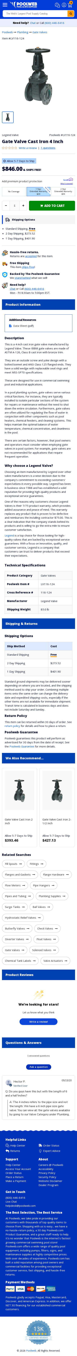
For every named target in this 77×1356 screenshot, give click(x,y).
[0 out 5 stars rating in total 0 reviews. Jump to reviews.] (10, 147)
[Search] (71, 14)
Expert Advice (51, 1151)
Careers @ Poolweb (50, 1165)
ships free (28, 267)
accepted (31, 256)
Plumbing (22, 32)
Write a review (28, 147)
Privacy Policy (46, 1173)
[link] (52, 206)
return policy (12, 726)
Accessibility (45, 1169)
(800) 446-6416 (54, 23)
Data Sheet (20, 325)
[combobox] (38, 13)
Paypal (39, 1297)
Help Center (17, 1145)
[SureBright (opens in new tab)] (68, 180)
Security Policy (47, 1177)
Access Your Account (18, 1169)
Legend (9, 535)
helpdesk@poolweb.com (21, 1205)
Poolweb (7, 32)
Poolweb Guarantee (21, 746)
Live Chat (11, 1201)
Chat (33, 23)
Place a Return (14, 1177)
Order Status (51, 1145)
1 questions (48, 147)
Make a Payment (16, 1181)
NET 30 (10, 1305)
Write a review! (38, 1021)
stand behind (23, 278)
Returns (15, 1151)
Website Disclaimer (50, 1181)
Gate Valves (39, 32)
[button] (58, 5)
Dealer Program (48, 1185)
